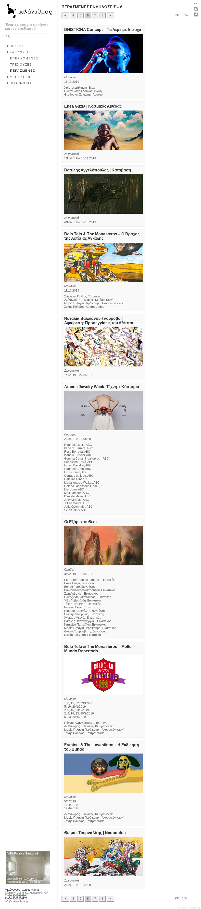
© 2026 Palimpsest (189, 907)
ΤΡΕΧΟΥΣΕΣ (21, 64)
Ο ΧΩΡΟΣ (15, 46)
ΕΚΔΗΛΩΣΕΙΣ (19, 52)
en (195, 4)
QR (46, 892)
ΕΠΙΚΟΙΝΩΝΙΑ (19, 83)
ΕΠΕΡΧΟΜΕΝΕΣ (24, 58)
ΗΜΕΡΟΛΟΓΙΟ (19, 77)
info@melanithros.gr (17, 901)
